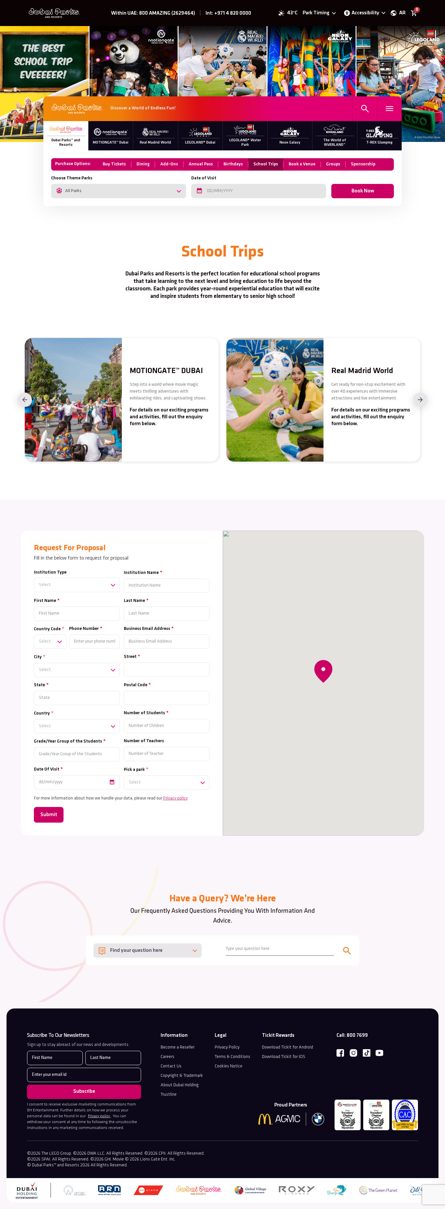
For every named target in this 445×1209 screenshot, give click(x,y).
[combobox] (118, 191)
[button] (323, 671)
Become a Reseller (177, 1047)
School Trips (265, 164)
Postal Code (135, 685)
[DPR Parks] (77, 109)
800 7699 (357, 1035)
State (39, 685)
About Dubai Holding (180, 1085)
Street (130, 656)
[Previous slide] (25, 400)
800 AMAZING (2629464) (167, 13)
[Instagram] (353, 1053)
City (38, 657)
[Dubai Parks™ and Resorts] (56, 13)
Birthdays (233, 164)
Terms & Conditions (232, 1056)
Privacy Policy (227, 1047)
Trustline (169, 1094)
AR (402, 13)
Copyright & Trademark (182, 1075)
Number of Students (144, 713)
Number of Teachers (144, 741)
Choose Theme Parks (71, 178)
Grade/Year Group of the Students (68, 741)
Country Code (47, 629)
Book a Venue (302, 164)
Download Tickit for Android (287, 1047)
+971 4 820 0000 (232, 13)
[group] (122, 399)
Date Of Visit (46, 769)
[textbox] (77, 585)
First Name (45, 600)
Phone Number (84, 628)
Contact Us (171, 1066)
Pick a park (134, 769)
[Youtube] (379, 1053)
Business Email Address (147, 628)
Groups (333, 164)
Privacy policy (175, 798)
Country (42, 713)
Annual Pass (201, 164)
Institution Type (50, 572)
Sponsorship (363, 164)
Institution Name (141, 572)
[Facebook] (340, 1053)
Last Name (134, 600)
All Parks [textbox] (73, 190)
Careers (167, 1056)
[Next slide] (420, 400)
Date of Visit (203, 178)
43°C (292, 13)
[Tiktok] (366, 1053)
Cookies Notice (228, 1066)
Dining (143, 164)
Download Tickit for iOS (283, 1056)
